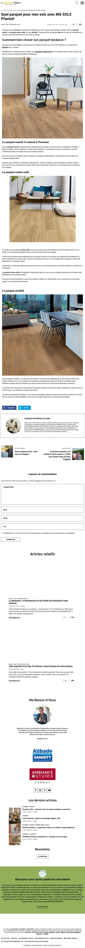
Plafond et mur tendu (23, 664)
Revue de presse (56, 938)
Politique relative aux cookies (36, 941)
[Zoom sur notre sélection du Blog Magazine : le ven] (49, 918)
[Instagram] (40, 790)
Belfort (46, 934)
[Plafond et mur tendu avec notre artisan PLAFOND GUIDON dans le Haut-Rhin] (42, 644)
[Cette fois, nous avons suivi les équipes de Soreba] (21, 918)
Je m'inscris (42, 856)
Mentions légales (70, 938)
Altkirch (63, 932)
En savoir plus (14, 617)
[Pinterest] (45, 790)
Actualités (5, 938)
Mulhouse (52, 932)
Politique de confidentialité (12, 941)
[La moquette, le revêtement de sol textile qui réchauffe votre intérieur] (42, 578)
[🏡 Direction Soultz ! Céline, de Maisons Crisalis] (64, 918)
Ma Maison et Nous (42, 938)
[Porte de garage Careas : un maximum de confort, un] (6, 918)
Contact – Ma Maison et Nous (22, 938)
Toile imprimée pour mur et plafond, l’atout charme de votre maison (41, 666)
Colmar (46, 932)
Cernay (58, 932)
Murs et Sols (16, 10)
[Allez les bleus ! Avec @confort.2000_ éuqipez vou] (78, 918)
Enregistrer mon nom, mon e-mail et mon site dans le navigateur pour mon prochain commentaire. (39, 533)
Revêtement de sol (14, 24)
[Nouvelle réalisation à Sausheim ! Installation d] (35, 918)
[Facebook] (36, 790)
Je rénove (9, 10)
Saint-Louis (69, 932)
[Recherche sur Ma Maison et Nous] (76, 3)
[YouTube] (49, 790)
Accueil (3, 10)
